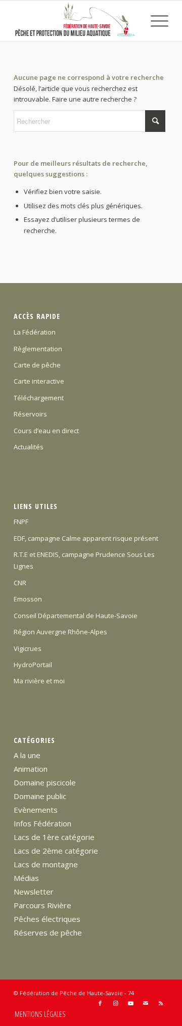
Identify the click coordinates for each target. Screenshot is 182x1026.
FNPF (21, 521)
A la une (27, 755)
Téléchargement (39, 397)
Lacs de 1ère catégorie (54, 837)
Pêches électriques (47, 919)
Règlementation (38, 348)
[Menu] (154, 21)
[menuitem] (154, 21)
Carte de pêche (37, 364)
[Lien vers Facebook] (100, 1003)
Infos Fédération (42, 823)
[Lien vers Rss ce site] (160, 1003)
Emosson (28, 598)
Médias (26, 878)
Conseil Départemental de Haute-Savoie (76, 615)
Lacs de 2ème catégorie (56, 851)
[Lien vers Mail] (145, 1003)
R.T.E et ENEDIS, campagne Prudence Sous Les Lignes (84, 560)
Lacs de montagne (46, 864)
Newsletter (34, 892)
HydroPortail (33, 664)
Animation (31, 769)
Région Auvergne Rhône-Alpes (60, 631)
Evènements (36, 810)
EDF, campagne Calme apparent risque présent (86, 538)
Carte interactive (39, 381)
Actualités (28, 446)
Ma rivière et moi (39, 680)
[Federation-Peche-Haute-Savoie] (76, 21)
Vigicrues (27, 648)
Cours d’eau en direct (46, 430)
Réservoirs (30, 413)
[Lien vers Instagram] (115, 1003)
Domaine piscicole (45, 782)
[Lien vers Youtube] (130, 1003)
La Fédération (35, 332)
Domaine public (40, 796)
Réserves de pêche (48, 932)
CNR (20, 582)
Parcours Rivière (42, 905)
